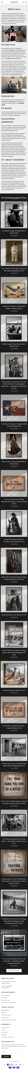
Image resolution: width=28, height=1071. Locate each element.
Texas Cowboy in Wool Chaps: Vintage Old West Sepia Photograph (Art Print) (14, 270)
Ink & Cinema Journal (6, 1015)
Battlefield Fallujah (5, 1010)
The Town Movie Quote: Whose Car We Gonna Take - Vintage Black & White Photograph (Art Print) (14, 961)
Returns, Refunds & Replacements (9, 1002)
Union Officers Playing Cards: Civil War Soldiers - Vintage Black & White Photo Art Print (14, 841)
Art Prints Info (4, 997)
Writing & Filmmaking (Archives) (8, 1019)
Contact (3, 1030)
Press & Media (4, 1032)
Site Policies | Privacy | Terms (7, 1037)
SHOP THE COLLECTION (14, 970)
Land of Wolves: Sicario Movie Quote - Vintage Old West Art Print (14, 727)
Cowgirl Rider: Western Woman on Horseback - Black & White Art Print (14, 540)
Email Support (9, 986)
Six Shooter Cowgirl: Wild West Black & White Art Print (14, 232)
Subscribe (6, 1056)
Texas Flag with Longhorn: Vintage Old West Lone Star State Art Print (14, 425)
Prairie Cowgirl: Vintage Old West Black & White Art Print (14, 463)
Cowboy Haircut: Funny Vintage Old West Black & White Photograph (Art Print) (14, 765)
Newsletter (4, 1034)
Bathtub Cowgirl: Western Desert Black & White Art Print (14, 345)
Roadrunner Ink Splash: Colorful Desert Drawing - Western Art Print (14, 307)
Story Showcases (5, 1017)
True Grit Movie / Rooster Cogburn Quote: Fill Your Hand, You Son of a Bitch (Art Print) (14, 802)
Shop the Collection (5, 995)
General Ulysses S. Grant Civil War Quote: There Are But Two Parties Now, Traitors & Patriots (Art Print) (14, 881)
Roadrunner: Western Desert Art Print (14, 690)
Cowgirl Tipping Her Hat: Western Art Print (14, 615)
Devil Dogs (12, 50)
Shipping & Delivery (5, 1000)
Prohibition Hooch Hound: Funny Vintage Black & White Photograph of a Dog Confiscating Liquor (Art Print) (14, 921)
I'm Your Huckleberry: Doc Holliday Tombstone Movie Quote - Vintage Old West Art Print (14, 502)
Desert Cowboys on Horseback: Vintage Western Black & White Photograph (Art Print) (14, 653)
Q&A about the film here (16, 74)
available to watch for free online (13, 58)
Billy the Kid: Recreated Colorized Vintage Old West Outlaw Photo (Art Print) (14, 578)
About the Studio (5, 1027)
